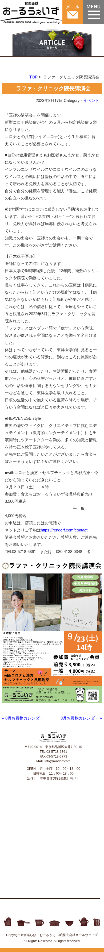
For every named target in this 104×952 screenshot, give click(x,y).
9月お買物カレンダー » (81, 718)
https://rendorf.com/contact (64, 530)
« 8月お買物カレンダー (22, 718)
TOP (33, 77)
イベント (91, 100)
